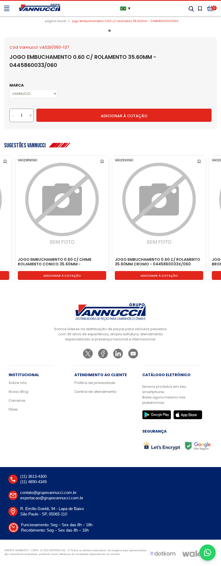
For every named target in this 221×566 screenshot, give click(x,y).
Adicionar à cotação (62, 275)
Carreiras (17, 400)
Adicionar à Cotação (124, 116)
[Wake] (193, 553)
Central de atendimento (95, 391)
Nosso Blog (18, 391)
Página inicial (55, 21)
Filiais (13, 409)
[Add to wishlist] (5, 161)
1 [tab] (110, 32)
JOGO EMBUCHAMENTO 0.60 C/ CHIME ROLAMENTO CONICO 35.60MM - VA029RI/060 (54, 262)
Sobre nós (18, 382)
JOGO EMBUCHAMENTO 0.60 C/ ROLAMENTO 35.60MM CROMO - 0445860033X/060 (157, 262)
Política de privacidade (94, 382)
